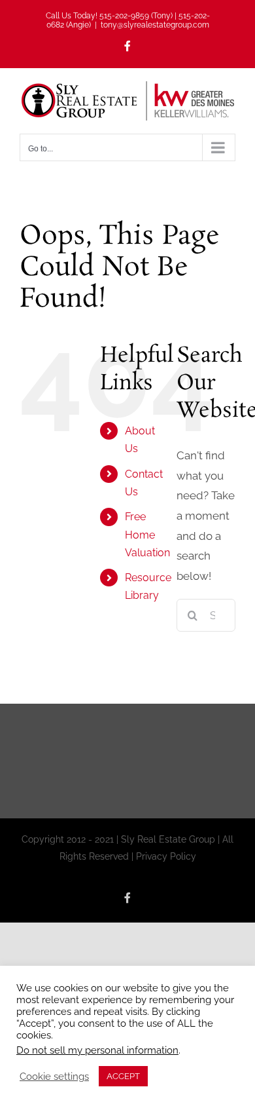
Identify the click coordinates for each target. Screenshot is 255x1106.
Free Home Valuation (147, 534)
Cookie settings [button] (54, 1076)
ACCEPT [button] (123, 1076)
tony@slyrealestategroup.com (155, 24)
